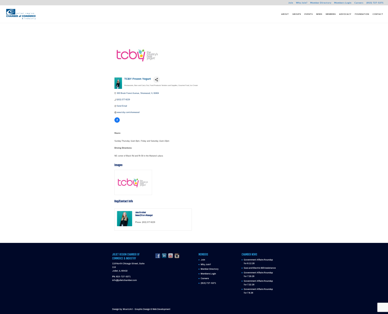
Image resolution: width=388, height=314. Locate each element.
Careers (358, 3)
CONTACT (378, 14)
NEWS (319, 14)
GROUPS (296, 14)
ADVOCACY (345, 14)
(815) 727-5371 (374, 3)
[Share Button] (156, 79)
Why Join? (301, 3)
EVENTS (308, 14)
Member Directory (320, 3)
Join (290, 3)
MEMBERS (331, 14)
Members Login (342, 3)
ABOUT (285, 14)
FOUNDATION (362, 14)
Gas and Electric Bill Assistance (260, 268)
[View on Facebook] (117, 122)
